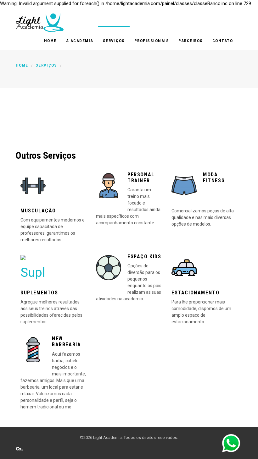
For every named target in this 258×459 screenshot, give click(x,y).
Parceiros (190, 40)
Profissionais (151, 40)
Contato (222, 40)
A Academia (79, 40)
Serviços (114, 40)
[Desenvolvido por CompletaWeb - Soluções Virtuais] (19, 448)
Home (50, 40)
